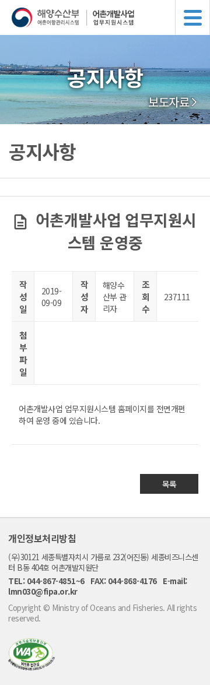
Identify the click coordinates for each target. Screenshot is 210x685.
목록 (169, 484)
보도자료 (168, 102)
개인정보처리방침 (42, 538)
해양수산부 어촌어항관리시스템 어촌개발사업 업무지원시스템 (111, 17)
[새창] (31, 667)
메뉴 (192, 17)
